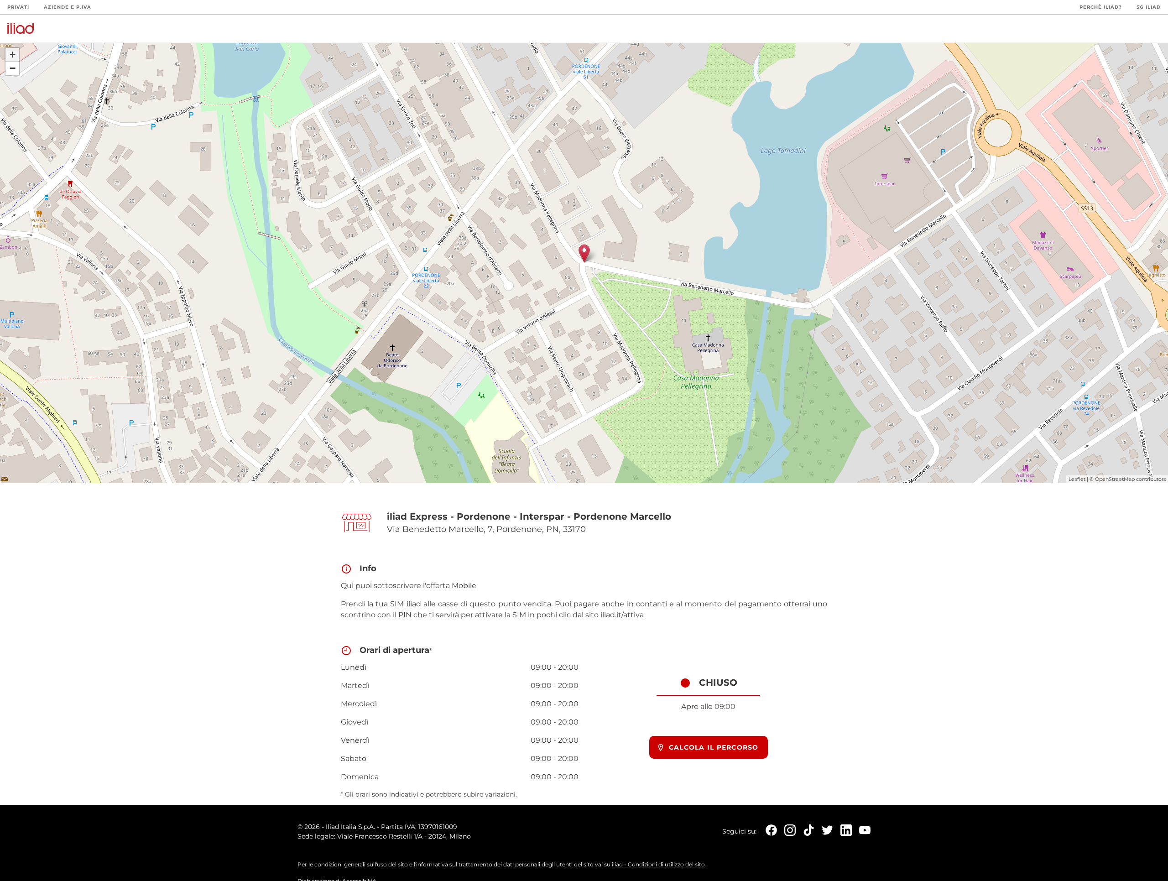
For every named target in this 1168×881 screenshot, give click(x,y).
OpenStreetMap (1115, 479)
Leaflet (1077, 479)
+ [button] (13, 54)
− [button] (13, 68)
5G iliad (1149, 7)
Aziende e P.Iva (67, 7)
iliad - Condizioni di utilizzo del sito (658, 864)
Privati (18, 7)
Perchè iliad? (1100, 7)
